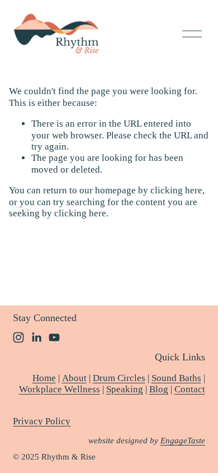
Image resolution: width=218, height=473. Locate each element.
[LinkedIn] (36, 337)
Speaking (124, 389)
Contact (189, 389)
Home (44, 378)
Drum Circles (119, 378)
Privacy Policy (41, 421)
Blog (158, 389)
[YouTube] (54, 337)
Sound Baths (176, 378)
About (74, 378)
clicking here (176, 190)
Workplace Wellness (59, 389)
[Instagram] (18, 337)
